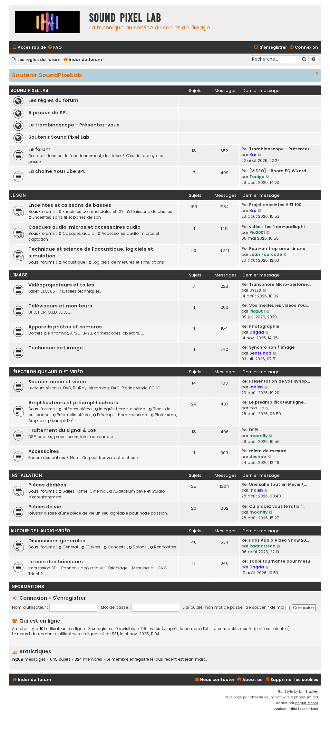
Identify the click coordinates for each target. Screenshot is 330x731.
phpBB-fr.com (306, 703)
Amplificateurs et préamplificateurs (73, 402)
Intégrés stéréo (78, 409)
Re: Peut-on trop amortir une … (275, 248)
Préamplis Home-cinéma (123, 414)
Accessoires (43, 451)
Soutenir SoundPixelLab (47, 75)
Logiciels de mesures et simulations (128, 262)
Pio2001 (257, 232)
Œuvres (93, 547)
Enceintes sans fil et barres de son (67, 217)
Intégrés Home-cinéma (123, 409)
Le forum (39, 149)
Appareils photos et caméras (65, 327)
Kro (253, 154)
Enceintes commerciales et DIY (94, 211)
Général (71, 547)
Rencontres (165, 547)
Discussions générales (56, 540)
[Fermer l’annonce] (317, 73)
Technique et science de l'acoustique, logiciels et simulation (90, 252)
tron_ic (256, 408)
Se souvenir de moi (266, 607)
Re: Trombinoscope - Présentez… (277, 149)
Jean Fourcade (265, 254)
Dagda (256, 332)
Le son (18, 195)
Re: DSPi (249, 430)
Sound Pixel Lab (29, 90)
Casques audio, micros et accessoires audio (84, 227)
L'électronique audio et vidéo (46, 372)
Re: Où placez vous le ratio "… (273, 506)
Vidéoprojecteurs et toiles (61, 285)
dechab (257, 456)
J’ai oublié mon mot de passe (212, 607)
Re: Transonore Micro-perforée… (276, 284)
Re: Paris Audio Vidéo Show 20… (275, 540)
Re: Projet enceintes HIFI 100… (272, 204)
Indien (256, 387)
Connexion (33, 598)
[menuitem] (54, 47)
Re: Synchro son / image (268, 347)
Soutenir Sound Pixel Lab (58, 137)
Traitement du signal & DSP (62, 430)
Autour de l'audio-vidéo (40, 531)
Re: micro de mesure (263, 451)
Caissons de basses (152, 211)
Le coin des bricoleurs (55, 561)
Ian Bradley (308, 691)
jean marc (195, 659)
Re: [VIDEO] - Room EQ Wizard (273, 171)
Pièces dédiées (47, 485)
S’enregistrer (69, 598)
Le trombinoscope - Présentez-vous (74, 125)
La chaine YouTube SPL (56, 171)
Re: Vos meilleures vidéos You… (275, 305)
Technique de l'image (55, 348)
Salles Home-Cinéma (85, 491)
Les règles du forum (53, 100)
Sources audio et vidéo (57, 381)
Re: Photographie (260, 326)
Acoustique (74, 262)
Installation (26, 475)
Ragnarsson (262, 546)
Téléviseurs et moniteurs (60, 306)
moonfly (258, 435)
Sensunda (260, 353)
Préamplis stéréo (74, 414)
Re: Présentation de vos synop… (275, 381)
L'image (18, 275)
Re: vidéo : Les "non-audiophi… (274, 226)
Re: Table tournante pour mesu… (277, 561)
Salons (140, 547)
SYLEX (255, 290)
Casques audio (79, 233)
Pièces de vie (44, 507)
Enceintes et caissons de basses (69, 205)
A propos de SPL (48, 112)
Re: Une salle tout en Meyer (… (274, 484)
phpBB (255, 697)
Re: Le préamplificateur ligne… (273, 402)
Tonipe (256, 176)
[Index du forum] (47, 23)
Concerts (117, 547)
